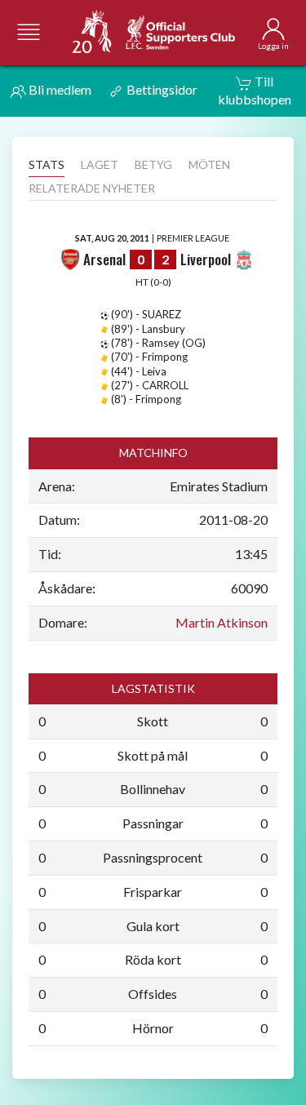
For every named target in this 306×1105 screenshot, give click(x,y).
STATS (46, 164)
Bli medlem (58, 89)
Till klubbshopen (254, 90)
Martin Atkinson (221, 622)
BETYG (153, 164)
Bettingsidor (160, 89)
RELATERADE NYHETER (92, 188)
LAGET (99, 164)
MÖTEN (209, 164)
